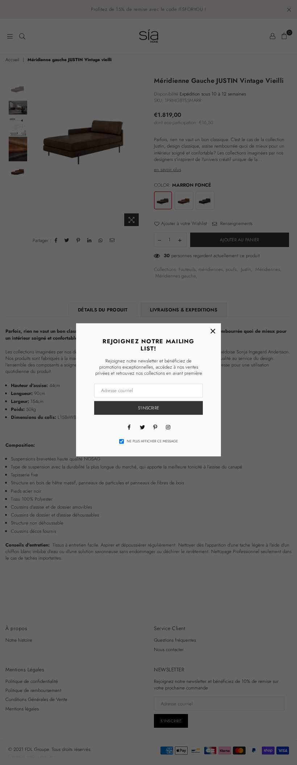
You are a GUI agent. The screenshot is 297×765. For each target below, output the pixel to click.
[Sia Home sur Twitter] (142, 427)
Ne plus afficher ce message (152, 441)
